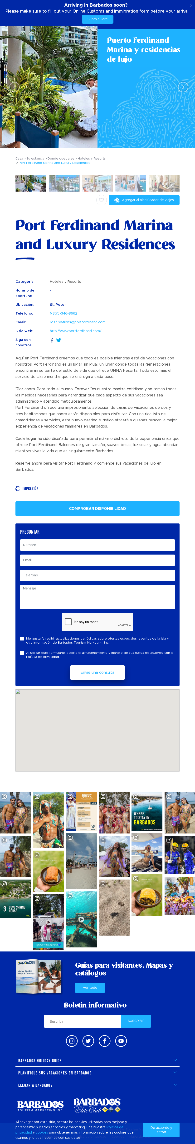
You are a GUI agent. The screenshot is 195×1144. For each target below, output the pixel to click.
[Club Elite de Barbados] (97, 1105)
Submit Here (98, 19)
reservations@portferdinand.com (78, 322)
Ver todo (90, 987)
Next (182, 87)
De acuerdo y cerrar (161, 1130)
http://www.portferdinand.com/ (75, 331)
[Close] (191, 5)
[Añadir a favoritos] (101, 200)
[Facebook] (52, 340)
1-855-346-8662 (63, 313)
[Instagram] (72, 1041)
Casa (19, 158)
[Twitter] (58, 340)
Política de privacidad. (43, 657)
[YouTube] (121, 1041)
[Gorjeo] (88, 1041)
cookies (42, 1132)
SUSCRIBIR (136, 1021)
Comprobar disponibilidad (97, 509)
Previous (13, 87)
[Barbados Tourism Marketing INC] (40, 1106)
